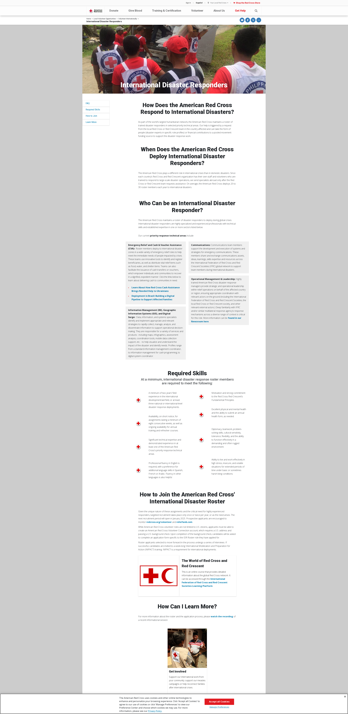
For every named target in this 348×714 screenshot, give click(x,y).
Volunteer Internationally (127, 19)
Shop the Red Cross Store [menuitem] (248, 3)
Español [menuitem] (199, 3)
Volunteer (197, 10)
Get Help (240, 10)
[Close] (345, 697)
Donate (113, 10)
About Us (219, 10)
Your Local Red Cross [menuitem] (218, 3)
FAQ (88, 103)
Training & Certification (166, 10)
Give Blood (135, 10)
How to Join (91, 116)
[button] (256, 11)
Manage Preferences (219, 707)
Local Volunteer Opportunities (105, 19)
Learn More (91, 122)
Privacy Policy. (155, 711)
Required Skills (93, 109)
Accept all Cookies (219, 701)
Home (88, 19)
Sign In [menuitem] (188, 3)
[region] (174, 704)
